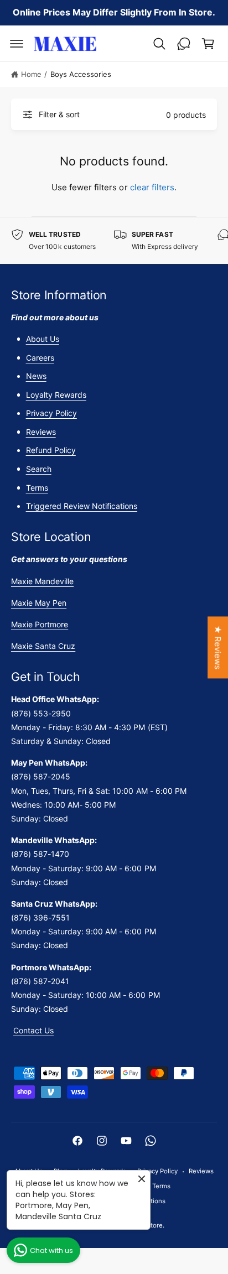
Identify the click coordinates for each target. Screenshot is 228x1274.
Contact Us (33, 1030)
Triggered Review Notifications (81, 506)
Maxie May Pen (38, 602)
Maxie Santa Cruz (43, 646)
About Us (42, 339)
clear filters (152, 187)
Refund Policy (51, 450)
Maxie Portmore (39, 624)
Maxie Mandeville (42, 581)
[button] (16, 44)
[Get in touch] (184, 44)
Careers (40, 357)
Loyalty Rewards (56, 394)
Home (31, 74)
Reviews (41, 431)
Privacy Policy (51, 413)
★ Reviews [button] (218, 647)
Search (38, 469)
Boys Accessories (80, 74)
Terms (37, 487)
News (36, 376)
